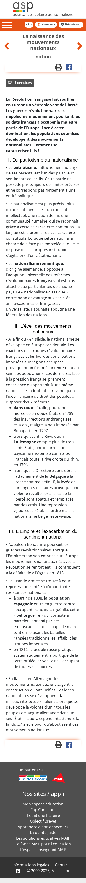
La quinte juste (43, 832)
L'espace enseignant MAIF (43, 849)
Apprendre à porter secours (43, 826)
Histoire (47, 24)
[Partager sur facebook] (70, 68)
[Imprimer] (60, 68)
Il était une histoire (43, 815)
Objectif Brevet (43, 821)
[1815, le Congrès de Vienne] (80, 46)
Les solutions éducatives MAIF (43, 838)
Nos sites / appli (43, 794)
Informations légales (30, 865)
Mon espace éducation (43, 804)
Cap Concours (43, 809)
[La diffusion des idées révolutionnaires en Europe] (7, 46)
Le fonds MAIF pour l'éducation (43, 844)
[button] (20, 83)
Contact (62, 865)
